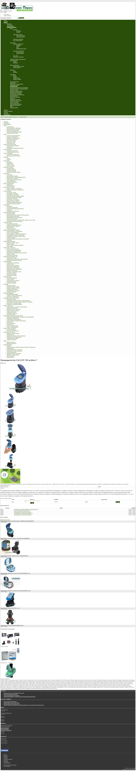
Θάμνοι (5, 125)
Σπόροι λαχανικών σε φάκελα (12, 175)
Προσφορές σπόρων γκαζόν (12, 182)
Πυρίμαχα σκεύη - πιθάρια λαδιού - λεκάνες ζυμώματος (17, 259)
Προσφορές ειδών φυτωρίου (12, 255)
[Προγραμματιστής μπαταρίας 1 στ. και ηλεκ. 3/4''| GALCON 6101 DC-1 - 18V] (10, 589)
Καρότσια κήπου (10, 324)
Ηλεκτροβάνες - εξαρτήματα (12, 193)
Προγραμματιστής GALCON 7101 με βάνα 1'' (22, 512)
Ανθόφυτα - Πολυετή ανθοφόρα (13, 145)
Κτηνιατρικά (9, 240)
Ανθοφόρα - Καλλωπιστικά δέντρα (13, 135)
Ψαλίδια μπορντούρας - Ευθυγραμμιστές (14, 269)
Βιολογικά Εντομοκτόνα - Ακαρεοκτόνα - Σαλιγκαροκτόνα (18, 214)
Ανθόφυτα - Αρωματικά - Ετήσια (10, 144)
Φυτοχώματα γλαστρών (11, 329)
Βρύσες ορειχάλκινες (11, 355)
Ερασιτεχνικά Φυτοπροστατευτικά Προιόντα (15, 208)
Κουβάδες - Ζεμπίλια (11, 254)
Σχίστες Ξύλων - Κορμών (12, 274)
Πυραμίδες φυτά (10, 163)
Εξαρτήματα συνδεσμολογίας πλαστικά (14, 197)
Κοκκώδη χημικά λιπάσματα (12, 223)
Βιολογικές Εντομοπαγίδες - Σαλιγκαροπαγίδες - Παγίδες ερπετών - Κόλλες (21, 220)
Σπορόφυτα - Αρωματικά (8, 167)
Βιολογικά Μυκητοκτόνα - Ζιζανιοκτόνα (14, 217)
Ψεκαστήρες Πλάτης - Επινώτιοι (13, 286)
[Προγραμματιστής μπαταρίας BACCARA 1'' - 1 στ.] (10, 606)
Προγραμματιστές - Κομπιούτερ (13, 194)
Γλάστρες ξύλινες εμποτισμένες (13, 310)
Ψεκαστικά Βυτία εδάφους (12, 277)
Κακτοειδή (6, 157)
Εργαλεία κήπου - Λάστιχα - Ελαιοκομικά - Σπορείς (13, 315)
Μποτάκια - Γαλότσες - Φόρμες (13, 242)
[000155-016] (10, 423)
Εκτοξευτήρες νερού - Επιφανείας (13, 199)
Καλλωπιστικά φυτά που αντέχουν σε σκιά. (12, 703)
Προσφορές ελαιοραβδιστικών (12, 296)
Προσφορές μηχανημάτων (12, 275)
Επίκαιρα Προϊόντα (7, 124)
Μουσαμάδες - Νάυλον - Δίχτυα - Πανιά (11, 298)
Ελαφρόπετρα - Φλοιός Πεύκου (13, 354)
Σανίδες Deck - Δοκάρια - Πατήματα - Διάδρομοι (16, 335)
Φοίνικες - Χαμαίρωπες (8, 153)
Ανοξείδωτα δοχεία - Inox (12, 257)
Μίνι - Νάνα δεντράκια (11, 140)
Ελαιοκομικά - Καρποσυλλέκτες (13, 318)
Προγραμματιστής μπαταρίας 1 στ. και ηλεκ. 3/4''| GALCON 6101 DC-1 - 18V (15, 590)
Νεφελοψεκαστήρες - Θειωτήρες (13, 280)
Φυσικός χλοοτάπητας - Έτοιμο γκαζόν (14, 188)
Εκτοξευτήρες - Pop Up (11, 192)
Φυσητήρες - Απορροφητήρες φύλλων (14, 271)
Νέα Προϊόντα (6, 123)
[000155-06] (10, 483)
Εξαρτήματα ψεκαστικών (11, 281)
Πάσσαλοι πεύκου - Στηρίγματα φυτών (14, 337)
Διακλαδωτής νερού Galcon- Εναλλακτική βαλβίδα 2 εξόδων (12, 625)
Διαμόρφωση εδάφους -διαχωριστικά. (14, 353)
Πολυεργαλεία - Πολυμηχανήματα (13, 267)
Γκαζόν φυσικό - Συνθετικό (9, 187)
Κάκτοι (8, 158)
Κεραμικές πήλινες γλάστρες (12, 308)
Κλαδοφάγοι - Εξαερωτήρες (12, 270)
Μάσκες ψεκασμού (10, 243)
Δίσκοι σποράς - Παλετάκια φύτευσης (14, 250)
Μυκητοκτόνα (9, 206)
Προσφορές (6, 121)
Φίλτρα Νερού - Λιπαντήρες (12, 198)
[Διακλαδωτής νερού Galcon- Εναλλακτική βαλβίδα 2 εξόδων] (10, 624)
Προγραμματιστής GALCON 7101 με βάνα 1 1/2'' (23, 513)
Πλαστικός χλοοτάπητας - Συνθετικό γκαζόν (15, 189)
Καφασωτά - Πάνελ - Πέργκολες (13, 333)
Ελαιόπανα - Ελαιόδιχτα (11, 299)
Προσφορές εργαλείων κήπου (12, 325)
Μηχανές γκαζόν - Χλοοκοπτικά (13, 265)
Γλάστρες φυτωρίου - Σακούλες (13, 248)
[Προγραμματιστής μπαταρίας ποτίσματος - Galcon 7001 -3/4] (10, 537)
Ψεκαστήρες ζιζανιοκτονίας (12, 289)
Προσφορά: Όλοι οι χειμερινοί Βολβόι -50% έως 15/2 (14, 693)
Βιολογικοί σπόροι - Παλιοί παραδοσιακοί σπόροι (16, 177)
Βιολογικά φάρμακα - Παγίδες (9, 212)
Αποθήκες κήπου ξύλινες (11, 339)
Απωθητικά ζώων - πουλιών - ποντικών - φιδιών (16, 236)
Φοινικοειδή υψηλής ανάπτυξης (13, 154)
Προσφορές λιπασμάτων (11, 228)
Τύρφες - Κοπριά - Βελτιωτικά (12, 330)
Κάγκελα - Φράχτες (10, 334)
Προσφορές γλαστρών (11, 314)
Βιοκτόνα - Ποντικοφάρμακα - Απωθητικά (12, 230)
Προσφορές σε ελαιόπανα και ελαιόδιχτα (14, 304)
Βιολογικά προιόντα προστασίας (13, 216)
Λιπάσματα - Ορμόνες (8, 222)
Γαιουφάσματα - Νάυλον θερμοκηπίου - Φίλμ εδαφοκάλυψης (18, 300)
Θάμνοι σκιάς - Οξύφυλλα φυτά (13, 130)
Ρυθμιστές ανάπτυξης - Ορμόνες (13, 226)
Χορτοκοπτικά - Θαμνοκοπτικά (13, 266)
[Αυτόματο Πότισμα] (10, 645)
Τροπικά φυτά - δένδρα (11, 141)
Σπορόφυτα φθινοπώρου (11, 169)
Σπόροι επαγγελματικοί (11, 180)
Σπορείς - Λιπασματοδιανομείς (12, 327)
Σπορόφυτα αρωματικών (11, 170)
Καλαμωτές (9, 345)
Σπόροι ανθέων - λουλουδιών (12, 178)
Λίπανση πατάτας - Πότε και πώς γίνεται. (11, 702)
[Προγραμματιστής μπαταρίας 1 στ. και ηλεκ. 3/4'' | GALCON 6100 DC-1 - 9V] (10, 572)
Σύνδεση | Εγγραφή (7, 15)
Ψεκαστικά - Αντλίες (7, 276)
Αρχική (2, 116)
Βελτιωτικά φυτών (10, 227)
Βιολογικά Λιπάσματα (11, 213)
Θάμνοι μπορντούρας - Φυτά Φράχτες (14, 128)
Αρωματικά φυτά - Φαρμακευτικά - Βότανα (15, 148)
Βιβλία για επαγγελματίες (11, 343)
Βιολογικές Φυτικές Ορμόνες (12, 218)
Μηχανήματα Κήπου (7, 261)
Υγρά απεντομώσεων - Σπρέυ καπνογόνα (14, 231)
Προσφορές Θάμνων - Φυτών (12, 133)
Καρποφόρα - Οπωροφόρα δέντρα (13, 138)
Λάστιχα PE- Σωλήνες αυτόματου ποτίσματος (15, 196)
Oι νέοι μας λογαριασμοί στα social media (11, 695)
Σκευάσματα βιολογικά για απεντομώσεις (14, 221)
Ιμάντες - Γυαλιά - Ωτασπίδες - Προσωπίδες (15, 245)
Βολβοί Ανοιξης (10, 184)
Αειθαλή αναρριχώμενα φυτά (12, 150)
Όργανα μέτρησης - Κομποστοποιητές (14, 319)
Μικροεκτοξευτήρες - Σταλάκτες (13, 201)
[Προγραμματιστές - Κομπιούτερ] (10, 661)
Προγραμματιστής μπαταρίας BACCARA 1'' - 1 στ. (10, 608)
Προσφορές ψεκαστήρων (11, 291)
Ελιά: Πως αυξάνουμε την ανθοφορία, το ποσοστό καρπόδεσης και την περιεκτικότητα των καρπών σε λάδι (24, 705)
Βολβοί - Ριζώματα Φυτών (9, 183)
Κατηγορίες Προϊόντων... (13, 116)
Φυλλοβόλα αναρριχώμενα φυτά (13, 152)
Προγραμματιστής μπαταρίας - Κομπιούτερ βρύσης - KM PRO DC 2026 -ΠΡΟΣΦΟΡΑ (17, 521)
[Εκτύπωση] (3, 363)
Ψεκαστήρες (6, 284)
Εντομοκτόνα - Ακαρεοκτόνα (12, 207)
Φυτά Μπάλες (9, 162)
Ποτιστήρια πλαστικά (11, 323)
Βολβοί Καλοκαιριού (11, 186)
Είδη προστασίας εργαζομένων (9, 241)
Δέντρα (5, 134)
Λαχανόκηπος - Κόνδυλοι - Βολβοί (13, 172)
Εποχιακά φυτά (10, 146)
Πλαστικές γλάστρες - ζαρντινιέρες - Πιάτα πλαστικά (17, 306)
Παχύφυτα (9, 159)
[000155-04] (10, 453)
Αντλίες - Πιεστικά (10, 279)
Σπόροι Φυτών (6, 173)
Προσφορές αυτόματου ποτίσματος (13, 203)
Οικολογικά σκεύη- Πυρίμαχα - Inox (10, 256)
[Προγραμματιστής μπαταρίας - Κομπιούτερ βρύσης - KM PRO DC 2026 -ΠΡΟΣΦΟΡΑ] (5, 519)
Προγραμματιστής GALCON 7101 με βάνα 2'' (22, 514)
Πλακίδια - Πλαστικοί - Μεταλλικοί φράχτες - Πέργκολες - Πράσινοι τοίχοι (21, 347)
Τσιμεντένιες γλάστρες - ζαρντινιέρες (14, 309)
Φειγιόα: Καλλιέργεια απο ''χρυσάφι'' (10, 694)
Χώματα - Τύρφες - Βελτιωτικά (10, 328)
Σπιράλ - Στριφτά (10, 164)
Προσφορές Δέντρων (11, 143)
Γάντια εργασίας (10, 246)
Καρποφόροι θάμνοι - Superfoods (13, 129)
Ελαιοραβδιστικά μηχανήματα (12, 294)
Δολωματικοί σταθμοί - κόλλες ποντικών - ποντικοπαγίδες (18, 238)
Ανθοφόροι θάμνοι (10, 126)
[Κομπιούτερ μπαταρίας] (10, 677)
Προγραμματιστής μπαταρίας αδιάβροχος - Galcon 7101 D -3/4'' (26, 509)
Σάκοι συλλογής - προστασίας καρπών (14, 303)
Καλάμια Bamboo (10, 348)
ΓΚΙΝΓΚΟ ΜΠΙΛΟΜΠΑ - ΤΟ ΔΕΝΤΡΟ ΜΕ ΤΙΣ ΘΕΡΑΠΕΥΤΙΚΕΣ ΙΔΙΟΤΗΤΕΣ (19, 696)
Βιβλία (5, 340)
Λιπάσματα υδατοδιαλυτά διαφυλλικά (14, 225)
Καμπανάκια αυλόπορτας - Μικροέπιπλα (14, 349)
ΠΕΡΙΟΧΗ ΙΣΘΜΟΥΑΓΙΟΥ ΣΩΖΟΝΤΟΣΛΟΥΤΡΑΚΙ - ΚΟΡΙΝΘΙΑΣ (6, 729)
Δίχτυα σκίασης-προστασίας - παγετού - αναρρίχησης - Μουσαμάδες (20, 301)
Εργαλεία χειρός (10, 322)
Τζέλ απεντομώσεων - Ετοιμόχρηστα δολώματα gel (16, 233)
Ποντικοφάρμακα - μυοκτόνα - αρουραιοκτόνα (15, 235)
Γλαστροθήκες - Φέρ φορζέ (12, 313)
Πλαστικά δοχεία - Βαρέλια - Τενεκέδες (14, 260)
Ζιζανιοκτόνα (9, 209)
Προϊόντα (6, 116)
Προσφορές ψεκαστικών (11, 282)
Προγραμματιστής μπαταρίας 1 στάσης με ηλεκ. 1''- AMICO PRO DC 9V (14, 555)
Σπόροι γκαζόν (9, 174)
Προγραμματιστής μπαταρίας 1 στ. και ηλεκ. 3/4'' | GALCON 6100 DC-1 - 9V (15, 573)
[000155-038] (10, 438)
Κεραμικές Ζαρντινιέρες (11, 311)
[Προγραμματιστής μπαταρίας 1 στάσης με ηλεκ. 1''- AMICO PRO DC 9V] (10, 554)
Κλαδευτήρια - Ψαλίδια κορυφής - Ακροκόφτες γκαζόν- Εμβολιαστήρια (20, 316)
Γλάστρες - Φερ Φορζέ (8, 305)
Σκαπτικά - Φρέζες (10, 264)
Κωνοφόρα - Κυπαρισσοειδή (12, 136)
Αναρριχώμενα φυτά (7, 149)
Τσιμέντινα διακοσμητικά (11, 352)
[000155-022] (10, 408)
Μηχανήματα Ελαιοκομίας (9, 293)
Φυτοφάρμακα (6, 204)
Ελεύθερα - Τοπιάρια (11, 165)
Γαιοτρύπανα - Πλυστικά (11, 272)
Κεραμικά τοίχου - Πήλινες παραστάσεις (14, 350)
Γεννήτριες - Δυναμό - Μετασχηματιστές (14, 295)
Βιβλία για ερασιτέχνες (11, 342)
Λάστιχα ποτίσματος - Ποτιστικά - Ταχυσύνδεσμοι (16, 320)
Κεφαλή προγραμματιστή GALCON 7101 (22, 510)
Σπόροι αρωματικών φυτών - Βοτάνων (14, 179)
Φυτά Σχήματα (6, 160)
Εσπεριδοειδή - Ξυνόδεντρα (12, 139)
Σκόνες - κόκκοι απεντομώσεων (13, 232)
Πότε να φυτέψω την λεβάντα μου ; (10, 701)
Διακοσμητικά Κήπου (8, 344)
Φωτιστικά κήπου (10, 357)
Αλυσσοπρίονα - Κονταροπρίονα (13, 262)
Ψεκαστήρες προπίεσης (11, 285)
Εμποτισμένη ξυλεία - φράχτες (9, 332)
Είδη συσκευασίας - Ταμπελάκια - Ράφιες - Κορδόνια (17, 252)
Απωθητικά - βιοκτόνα (11, 237)
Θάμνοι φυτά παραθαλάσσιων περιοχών (14, 131)
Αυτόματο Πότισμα (23, 116)
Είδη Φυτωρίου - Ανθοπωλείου (9, 247)
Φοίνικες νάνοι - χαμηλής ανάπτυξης (14, 155)
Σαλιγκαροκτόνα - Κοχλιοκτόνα (13, 211)
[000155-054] (10, 468)
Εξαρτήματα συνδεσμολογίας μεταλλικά (14, 202)
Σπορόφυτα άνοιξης (10, 168)
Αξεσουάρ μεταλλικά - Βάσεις (12, 338)
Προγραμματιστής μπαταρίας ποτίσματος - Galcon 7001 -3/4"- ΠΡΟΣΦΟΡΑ (15, 538)
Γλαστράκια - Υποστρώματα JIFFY (13, 251)
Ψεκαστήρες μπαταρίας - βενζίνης (13, 288)
